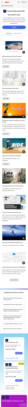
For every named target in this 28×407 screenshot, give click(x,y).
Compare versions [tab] (17, 33)
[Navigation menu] (2, 2)
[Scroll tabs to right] (27, 33)
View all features (14, 280)
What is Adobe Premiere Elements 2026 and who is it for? (12, 299)
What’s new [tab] (9, 33)
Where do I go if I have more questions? (12, 329)
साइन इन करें (24, 2)
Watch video (5, 66)
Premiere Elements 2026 (7, 6)
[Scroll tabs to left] (1, 33)
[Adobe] (7, 2)
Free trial (23, 405)
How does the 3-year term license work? (12, 304)
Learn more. (14, 346)
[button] (19, 2)
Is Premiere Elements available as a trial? (12, 324)
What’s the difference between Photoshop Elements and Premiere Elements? (13, 310)
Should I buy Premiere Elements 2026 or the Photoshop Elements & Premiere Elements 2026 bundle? (12, 317)
